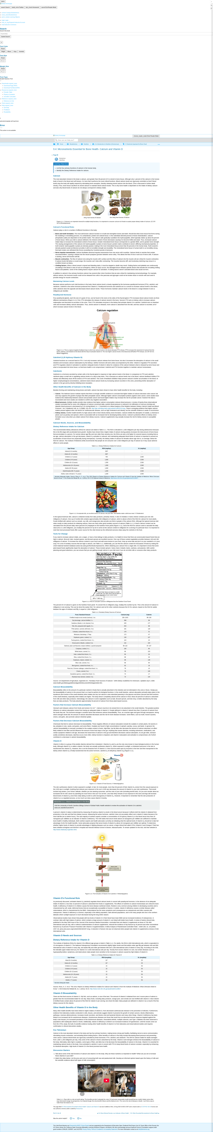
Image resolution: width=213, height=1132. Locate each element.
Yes (73, 1118)
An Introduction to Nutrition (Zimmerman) (107, 144)
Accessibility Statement (110, 1129)
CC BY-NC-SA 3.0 (146, 1106)
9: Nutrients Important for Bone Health (136, 144)
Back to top (56, 1113)
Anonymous (79, 1108)
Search (56, 140)
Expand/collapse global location (159, 143)
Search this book (5, 31)
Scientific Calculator (10, 96)
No (81, 1118)
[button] (7, 109)
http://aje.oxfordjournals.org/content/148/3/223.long (108, 408)
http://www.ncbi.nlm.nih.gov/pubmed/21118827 (124, 478)
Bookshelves (73, 144)
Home (61, 144)
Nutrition (86, 144)
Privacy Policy (86, 1129)
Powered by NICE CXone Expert (79, 1125)
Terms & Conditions (97, 1129)
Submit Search (5, 36)
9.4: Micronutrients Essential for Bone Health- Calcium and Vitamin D (80, 1106)
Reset (3, 48)
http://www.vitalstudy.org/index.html (65, 829)
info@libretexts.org (143, 1129)
